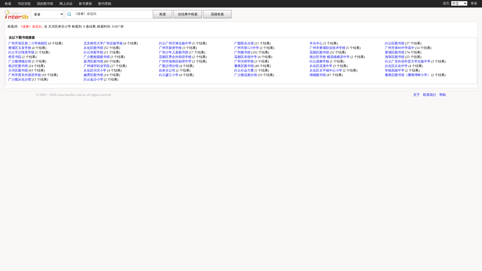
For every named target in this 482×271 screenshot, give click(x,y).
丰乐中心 (316, 43)
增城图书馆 (318, 75)
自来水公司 (167, 70)
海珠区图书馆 (395, 57)
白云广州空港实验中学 (175, 43)
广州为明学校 (244, 61)
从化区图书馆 (94, 48)
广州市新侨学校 (171, 48)
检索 (8, 4)
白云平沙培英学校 (21, 52)
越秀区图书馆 (94, 75)
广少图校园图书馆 (97, 57)
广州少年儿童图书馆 (174, 52)
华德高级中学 (395, 70)
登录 (474, 3)
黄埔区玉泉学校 (20, 48)
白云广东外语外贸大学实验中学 (408, 61)
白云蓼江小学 (169, 75)
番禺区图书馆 (244, 66)
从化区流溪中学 (321, 66)
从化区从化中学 (396, 66)
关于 (416, 95)
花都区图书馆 (320, 52)
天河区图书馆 (18, 70)
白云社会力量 (244, 70)
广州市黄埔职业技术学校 (328, 48)
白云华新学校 (94, 52)
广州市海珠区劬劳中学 (175, 61)
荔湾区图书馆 (94, 61)
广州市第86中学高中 (400, 48)
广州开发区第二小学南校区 (28, 43)
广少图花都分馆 (246, 75)
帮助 (442, 95)
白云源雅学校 (320, 61)
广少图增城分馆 (20, 61)
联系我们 (429, 95)
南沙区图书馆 (18, 66)
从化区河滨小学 (95, 70)
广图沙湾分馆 (169, 66)
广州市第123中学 (247, 48)
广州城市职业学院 (97, 66)
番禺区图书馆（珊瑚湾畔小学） (408, 75)
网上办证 (66, 4)
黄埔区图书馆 (395, 52)
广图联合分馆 (244, 43)
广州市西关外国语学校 (25, 75)
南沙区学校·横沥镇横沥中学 (330, 57)
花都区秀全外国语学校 (175, 57)
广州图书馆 (242, 52)
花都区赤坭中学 (246, 57)
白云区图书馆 (395, 43)
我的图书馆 (45, 4)
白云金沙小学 (94, 79)
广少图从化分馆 (20, 79)
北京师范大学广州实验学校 (104, 43)
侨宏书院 (15, 57)
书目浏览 (24, 4)
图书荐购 (104, 4)
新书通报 (85, 4)
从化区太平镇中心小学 (326, 70)
